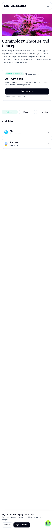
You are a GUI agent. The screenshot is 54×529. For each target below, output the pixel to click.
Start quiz (25, 91)
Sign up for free (22, 525)
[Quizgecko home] (15, 5)
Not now (7, 525)
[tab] (10, 112)
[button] (27, 132)
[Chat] (48, 523)
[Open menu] (47, 5)
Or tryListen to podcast (15, 97)
